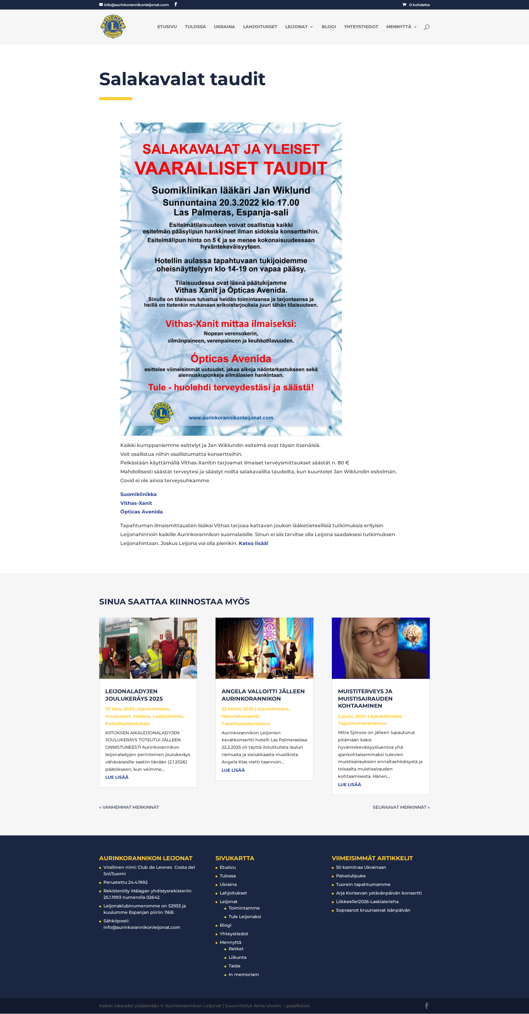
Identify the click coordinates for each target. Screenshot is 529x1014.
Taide (235, 966)
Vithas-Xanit (136, 503)
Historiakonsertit (240, 716)
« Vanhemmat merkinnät (129, 807)
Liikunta (237, 957)
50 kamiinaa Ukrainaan (361, 867)
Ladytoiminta (168, 716)
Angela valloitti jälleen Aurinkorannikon (263, 695)
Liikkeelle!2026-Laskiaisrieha (367, 901)
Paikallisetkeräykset (127, 723)
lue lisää (117, 777)
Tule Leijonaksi (245, 916)
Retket (236, 949)
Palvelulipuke (351, 876)
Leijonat (296, 27)
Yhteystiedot (361, 27)
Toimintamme (244, 908)
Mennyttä (398, 27)
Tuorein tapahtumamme (363, 884)
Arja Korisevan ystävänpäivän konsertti (379, 893)
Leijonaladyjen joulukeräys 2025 (134, 695)
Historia (141, 716)
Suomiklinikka (138, 494)
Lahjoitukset (260, 27)
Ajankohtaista (153, 709)
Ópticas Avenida (141, 512)
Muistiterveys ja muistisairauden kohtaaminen (365, 698)
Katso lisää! (253, 543)
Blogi (329, 27)
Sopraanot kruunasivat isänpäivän (373, 910)
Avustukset (118, 716)
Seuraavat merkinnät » (401, 807)
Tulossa (195, 27)
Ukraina (224, 27)
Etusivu (167, 27)
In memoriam (244, 974)
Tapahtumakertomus (246, 723)
